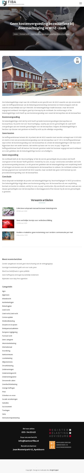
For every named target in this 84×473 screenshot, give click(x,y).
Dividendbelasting (8, 321)
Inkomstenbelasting (9, 343)
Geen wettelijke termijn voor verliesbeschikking (34, 220)
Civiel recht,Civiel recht (10, 313)
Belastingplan (7, 306)
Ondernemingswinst (9, 377)
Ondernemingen (8, 369)
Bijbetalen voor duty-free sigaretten (14, 279)
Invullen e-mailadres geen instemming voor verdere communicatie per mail (44, 232)
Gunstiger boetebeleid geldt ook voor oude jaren (19, 267)
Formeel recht (24, 34)
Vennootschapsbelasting (10, 418)
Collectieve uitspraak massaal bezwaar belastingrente (36, 208)
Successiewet (7, 407)
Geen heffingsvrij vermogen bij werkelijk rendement (20, 275)
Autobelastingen (8, 302)
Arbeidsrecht (6, 299)
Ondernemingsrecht (9, 373)
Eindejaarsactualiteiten (10, 328)
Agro (4, 291)
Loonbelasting (7, 358)
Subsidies (5, 403)
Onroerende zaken (8, 380)
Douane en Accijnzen (9, 325)
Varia (4, 414)
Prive (4, 392)
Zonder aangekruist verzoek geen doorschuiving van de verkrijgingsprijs (27, 264)
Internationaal (7, 347)
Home (16, 34)
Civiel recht (6, 310)
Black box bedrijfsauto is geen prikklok (15, 271)
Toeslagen (6, 410)
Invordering (6, 351)
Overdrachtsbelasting (9, 384)
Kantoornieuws (7, 354)
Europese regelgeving (9, 332)
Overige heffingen (8, 388)
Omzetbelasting (7, 366)
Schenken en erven (9, 395)
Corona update (7, 317)
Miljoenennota (7, 362)
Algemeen (5, 295)
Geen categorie (7, 340)
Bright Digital (54, 470)
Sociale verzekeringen (10, 399)
